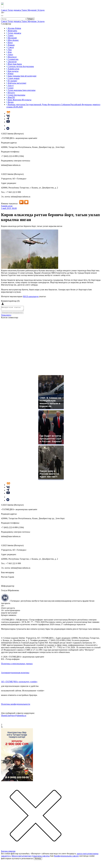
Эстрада (40, 10)
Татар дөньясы (15, 10)
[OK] (8, 126)
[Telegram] (7, 119)
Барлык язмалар (8, 851)
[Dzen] (7, 129)
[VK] (8, 116)
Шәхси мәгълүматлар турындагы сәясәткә (31, 856)
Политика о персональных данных (17, 663)
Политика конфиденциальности (15, 704)
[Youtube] (8, 122)
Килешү (38, 859)
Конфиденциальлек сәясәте (66, 856)
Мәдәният (32, 10)
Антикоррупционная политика (15, 672)
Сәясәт (4, 10)
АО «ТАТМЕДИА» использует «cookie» (19, 681)
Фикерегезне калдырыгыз (12, 313)
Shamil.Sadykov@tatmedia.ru (13, 715)
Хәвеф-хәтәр (6, 206)
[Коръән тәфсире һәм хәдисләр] (8, 113)
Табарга (30, 19)
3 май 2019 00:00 (9, 208)
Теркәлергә (6, 315)
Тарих (25, 10)
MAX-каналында (31, 296)
